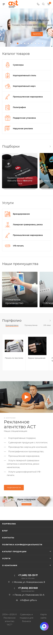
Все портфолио (50, 320)
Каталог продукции (14, 551)
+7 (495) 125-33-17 (28, 576)
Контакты (8, 538)
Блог (5, 531)
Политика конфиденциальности (22, 544)
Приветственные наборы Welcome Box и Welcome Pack (20, 181)
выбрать (26, 34)
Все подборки (50, 146)
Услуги (6, 558)
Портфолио (9, 524)
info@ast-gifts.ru (28, 600)
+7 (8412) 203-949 (28, 589)
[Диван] (26, 502)
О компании (9, 565)
